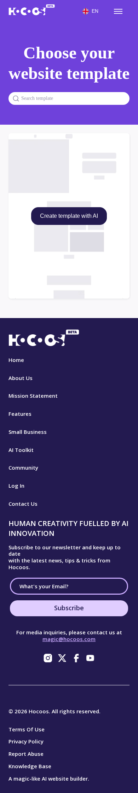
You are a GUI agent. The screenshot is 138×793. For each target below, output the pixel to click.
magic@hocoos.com (69, 638)
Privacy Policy (26, 741)
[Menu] (118, 11)
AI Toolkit (21, 449)
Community (23, 467)
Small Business (27, 431)
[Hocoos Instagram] (48, 658)
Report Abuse (26, 753)
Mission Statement (33, 395)
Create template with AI (69, 216)
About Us (20, 377)
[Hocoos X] (62, 658)
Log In (16, 485)
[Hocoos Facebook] (76, 658)
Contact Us (23, 503)
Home (16, 359)
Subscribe (69, 608)
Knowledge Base (29, 766)
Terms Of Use (26, 729)
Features (19, 413)
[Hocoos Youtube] (90, 658)
